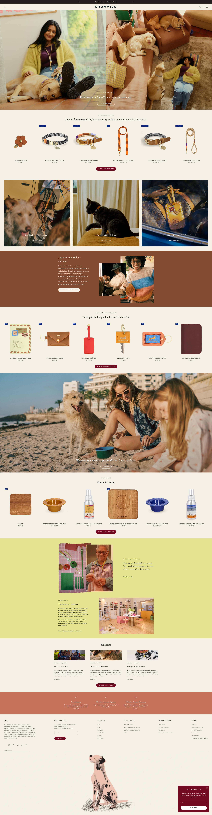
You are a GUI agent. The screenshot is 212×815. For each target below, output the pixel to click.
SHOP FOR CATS (106, 240)
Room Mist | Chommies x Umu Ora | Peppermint (89, 523)
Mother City (100, 730)
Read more (57, 679)
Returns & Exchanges (197, 727)
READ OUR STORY (128, 577)
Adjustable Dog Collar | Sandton (157, 160)
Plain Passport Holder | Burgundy (191, 358)
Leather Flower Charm (20, 160)
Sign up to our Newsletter (166, 733)
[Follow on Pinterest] (13, 745)
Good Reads (56, 663)
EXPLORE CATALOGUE (106, 103)
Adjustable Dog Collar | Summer (89, 160)
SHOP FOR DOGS (37, 240)
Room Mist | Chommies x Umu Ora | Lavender (191, 523)
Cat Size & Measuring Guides (132, 730)
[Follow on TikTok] (22, 745)
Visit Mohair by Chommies (69, 290)
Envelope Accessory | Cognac (54, 358)
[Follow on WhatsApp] (26, 745)
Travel (98, 724)
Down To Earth (101, 733)
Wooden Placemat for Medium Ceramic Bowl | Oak (123, 523)
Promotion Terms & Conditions (199, 738)
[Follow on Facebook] (5, 745)
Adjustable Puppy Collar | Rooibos (54, 160)
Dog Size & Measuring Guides (132, 727)
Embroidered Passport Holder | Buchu (20, 358)
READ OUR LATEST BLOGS (106, 685)
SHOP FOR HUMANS (175, 240)
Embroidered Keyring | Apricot (157, 358)
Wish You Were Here (61, 666)
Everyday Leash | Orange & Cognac (123, 160)
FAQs (125, 733)
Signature (99, 735)
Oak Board (21, 523)
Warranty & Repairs (196, 730)
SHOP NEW (106, 466)
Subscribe (193, 807)
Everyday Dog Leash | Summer (191, 160)
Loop (98, 727)
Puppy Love (100, 738)
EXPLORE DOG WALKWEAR (106, 168)
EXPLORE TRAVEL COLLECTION (106, 366)
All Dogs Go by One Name (136, 666)
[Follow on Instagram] (9, 745)
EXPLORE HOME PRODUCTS (106, 532)
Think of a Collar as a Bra (99, 666)
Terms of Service (196, 733)
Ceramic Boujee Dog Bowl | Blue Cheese (157, 523)
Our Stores (162, 724)
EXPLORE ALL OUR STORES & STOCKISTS (70, 631)
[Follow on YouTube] (18, 745)
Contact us (162, 730)
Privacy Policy (195, 735)
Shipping (193, 724)
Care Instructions (128, 724)
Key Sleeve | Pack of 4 (123, 358)
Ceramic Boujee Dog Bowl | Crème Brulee (54, 523)
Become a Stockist (164, 727)
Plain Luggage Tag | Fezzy (88, 358)
